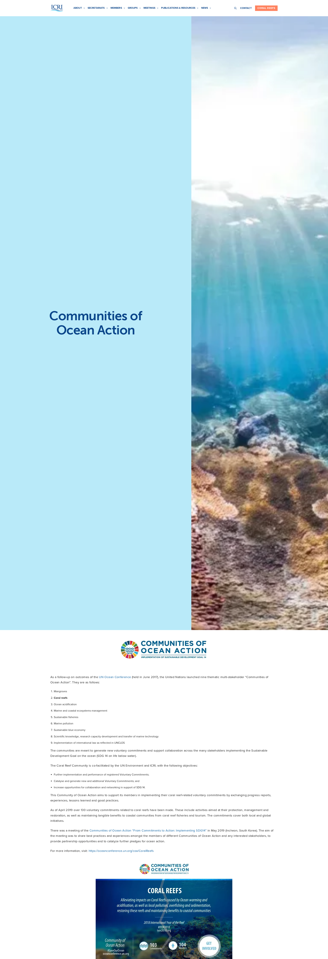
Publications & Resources (178, 7)
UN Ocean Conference (115, 677)
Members (116, 7)
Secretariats (96, 7)
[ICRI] (56, 8)
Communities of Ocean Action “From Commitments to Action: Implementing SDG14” (148, 830)
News (204, 7)
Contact (246, 8)
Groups (133, 7)
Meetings (149, 7)
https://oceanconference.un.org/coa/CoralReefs (121, 851)
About (77, 7)
